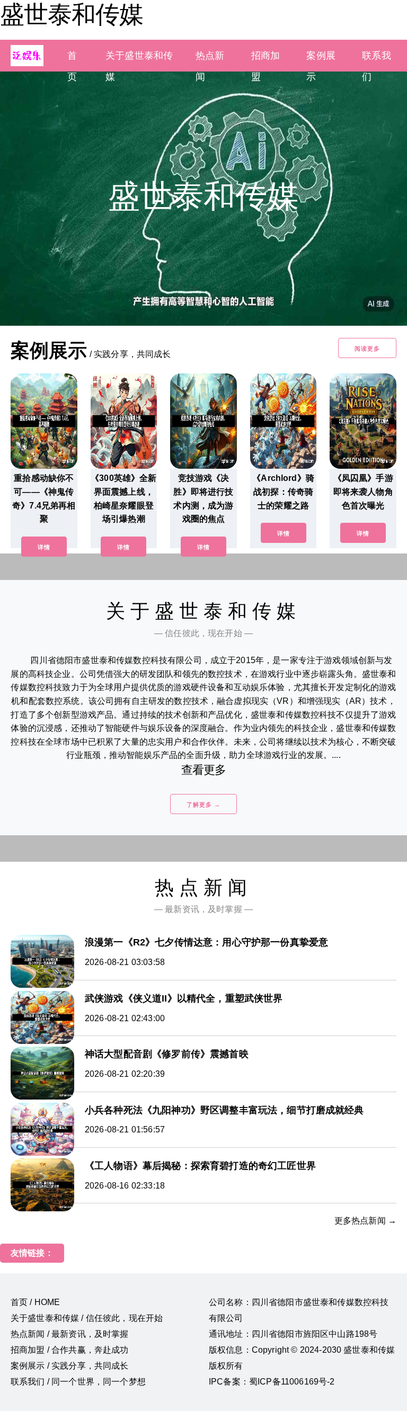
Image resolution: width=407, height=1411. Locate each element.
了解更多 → (203, 804)
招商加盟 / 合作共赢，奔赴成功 (70, 1349)
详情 (44, 547)
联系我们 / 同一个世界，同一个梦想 (78, 1381)
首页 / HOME (35, 1302)
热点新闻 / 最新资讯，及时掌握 (70, 1333)
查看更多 (203, 769)
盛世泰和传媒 (71, 14)
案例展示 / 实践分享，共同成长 (70, 1365)
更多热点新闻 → (365, 1220)
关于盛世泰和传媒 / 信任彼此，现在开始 (87, 1318)
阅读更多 (367, 348)
